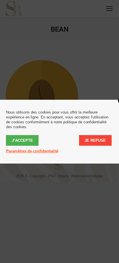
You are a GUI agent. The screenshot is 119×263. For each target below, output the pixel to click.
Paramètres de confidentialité (32, 151)
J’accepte (22, 140)
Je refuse (95, 140)
